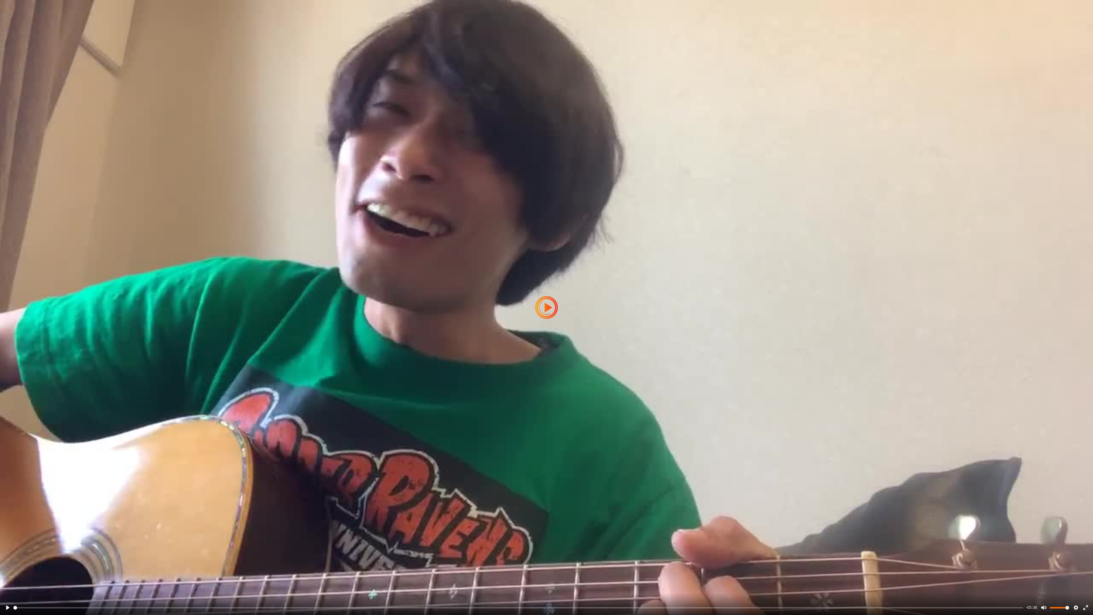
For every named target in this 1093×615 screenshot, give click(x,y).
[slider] (518, 607)
